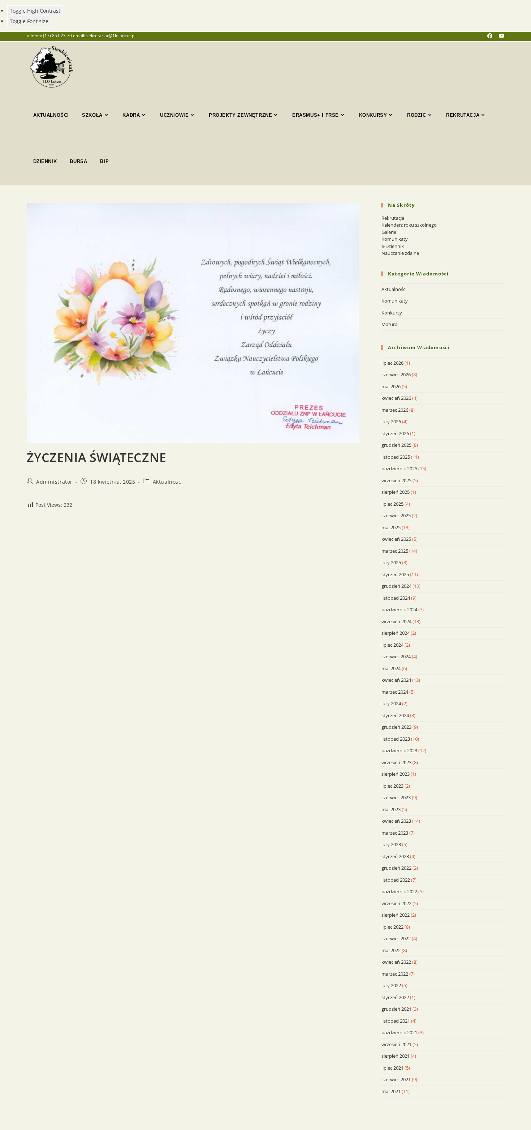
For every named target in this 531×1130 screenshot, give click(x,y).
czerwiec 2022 (396, 938)
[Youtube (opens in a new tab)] (502, 35)
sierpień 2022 (395, 915)
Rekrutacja (392, 218)
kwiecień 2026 (396, 398)
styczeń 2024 (395, 715)
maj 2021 (391, 1091)
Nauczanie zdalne (400, 253)
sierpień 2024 (395, 633)
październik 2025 (399, 468)
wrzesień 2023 (396, 762)
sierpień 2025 (395, 492)
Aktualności (168, 481)
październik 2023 (399, 750)
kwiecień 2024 (396, 680)
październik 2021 (399, 1032)
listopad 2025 (395, 457)
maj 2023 (391, 809)
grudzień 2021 (396, 1009)
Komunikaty (394, 239)
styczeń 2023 (395, 856)
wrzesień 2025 (396, 480)
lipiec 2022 (392, 927)
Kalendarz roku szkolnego (409, 225)
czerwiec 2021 (396, 1079)
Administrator (54, 481)
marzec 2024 (394, 692)
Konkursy (391, 312)
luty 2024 (391, 703)
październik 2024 (399, 609)
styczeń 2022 (395, 997)
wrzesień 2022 (396, 903)
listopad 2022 (395, 880)
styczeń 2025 (395, 574)
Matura (389, 324)
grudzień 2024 (396, 586)
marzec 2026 (394, 410)
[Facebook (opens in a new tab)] (493, 35)
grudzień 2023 (396, 727)
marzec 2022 (394, 974)
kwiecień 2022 (396, 962)
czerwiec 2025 (396, 515)
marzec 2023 (394, 833)
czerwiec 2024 (396, 656)
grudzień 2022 (396, 868)
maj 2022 (391, 950)
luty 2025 (391, 562)
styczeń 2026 (395, 433)
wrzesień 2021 (396, 1044)
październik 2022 (399, 891)
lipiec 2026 (392, 363)
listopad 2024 (395, 598)
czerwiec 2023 (396, 797)
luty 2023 (391, 844)
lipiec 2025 (392, 504)
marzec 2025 (394, 551)
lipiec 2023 (392, 786)
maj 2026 (391, 386)
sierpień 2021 (395, 1056)
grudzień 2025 (396, 445)
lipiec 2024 (392, 645)
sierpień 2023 (395, 774)
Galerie (388, 232)
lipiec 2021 (392, 1068)
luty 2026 (391, 421)
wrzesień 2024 (396, 621)
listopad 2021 (395, 1021)
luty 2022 (391, 985)
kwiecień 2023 (396, 821)
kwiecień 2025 (396, 539)
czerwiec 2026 (396, 374)
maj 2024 (391, 668)
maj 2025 (391, 527)
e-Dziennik (392, 246)
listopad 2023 (395, 739)
